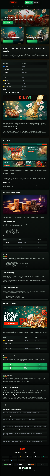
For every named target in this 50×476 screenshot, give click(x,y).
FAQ (34, 470)
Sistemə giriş (29, 2)
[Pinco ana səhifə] (16, 3)
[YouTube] (30, 468)
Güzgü (18, 6)
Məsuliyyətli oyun (22, 470)
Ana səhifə (16, 470)
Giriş (23, 6)
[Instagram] (23, 468)
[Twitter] (26, 468)
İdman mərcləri (34, 6)
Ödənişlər (29, 470)
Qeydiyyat (36, 2)
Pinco (14, 6)
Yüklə (27, 6)
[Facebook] (20, 468)
